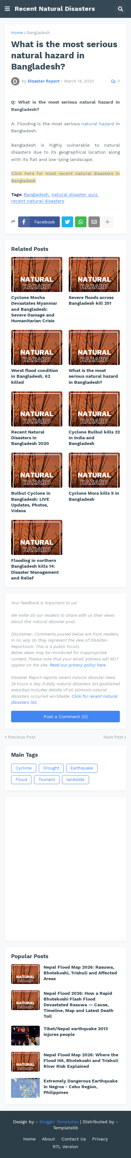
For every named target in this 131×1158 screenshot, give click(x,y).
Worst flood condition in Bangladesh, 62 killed (34, 376)
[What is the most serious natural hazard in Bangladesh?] (94, 347)
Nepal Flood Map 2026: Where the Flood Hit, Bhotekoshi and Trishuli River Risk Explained (81, 1060)
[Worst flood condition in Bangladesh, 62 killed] (36, 347)
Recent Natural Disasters (55, 8)
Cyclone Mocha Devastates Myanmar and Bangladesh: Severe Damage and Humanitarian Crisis (34, 309)
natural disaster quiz (74, 194)
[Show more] (107, 221)
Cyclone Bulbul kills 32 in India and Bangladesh (94, 437)
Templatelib (65, 1127)
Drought (51, 768)
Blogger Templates (59, 1121)
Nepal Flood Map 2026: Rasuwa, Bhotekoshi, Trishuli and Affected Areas (80, 973)
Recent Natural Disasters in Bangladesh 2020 (30, 437)
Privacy (100, 1138)
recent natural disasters (37, 201)
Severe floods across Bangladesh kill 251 (91, 300)
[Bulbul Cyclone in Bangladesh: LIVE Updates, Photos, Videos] (36, 470)
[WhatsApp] (80, 221)
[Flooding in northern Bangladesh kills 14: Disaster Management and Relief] (36, 537)
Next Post (113, 737)
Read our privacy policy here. (78, 665)
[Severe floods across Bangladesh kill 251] (94, 274)
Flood (21, 779)
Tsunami (46, 779)
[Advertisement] (65, 869)
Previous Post (21, 737)
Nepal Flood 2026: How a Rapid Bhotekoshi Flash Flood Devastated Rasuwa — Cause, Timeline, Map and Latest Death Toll (79, 1005)
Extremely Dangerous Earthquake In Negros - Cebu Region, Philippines (81, 1086)
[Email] (94, 221)
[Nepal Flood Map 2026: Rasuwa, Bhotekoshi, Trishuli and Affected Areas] (25, 974)
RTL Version (65, 1146)
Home (17, 33)
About (48, 1138)
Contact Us (73, 1138)
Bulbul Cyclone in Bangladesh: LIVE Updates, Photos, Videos (31, 502)
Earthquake (82, 768)
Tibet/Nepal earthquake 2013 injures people (76, 1031)
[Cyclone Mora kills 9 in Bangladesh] (94, 470)
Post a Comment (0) (66, 716)
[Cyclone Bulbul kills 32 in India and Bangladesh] (94, 408)
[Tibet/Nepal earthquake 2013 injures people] (25, 1035)
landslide (75, 779)
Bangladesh (38, 33)
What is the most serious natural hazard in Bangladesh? (93, 376)
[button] (7, 9)
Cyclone (24, 768)
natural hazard (97, 123)
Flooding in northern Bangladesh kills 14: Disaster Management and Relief (35, 569)
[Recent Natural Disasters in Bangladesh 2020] (36, 408)
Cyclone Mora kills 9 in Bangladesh (94, 496)
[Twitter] (67, 221)
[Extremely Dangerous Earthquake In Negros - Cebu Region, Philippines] (25, 1088)
